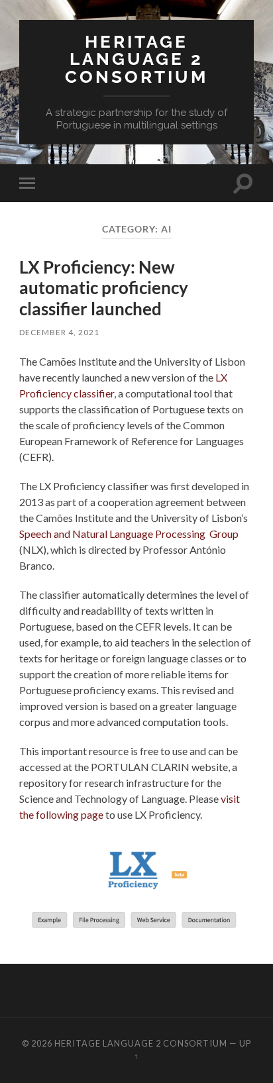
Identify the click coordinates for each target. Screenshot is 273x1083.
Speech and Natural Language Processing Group (129, 533)
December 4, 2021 (59, 332)
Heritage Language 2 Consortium (136, 59)
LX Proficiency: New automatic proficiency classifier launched (103, 287)
